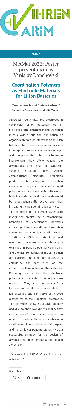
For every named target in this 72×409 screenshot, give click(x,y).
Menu (42, 53)
